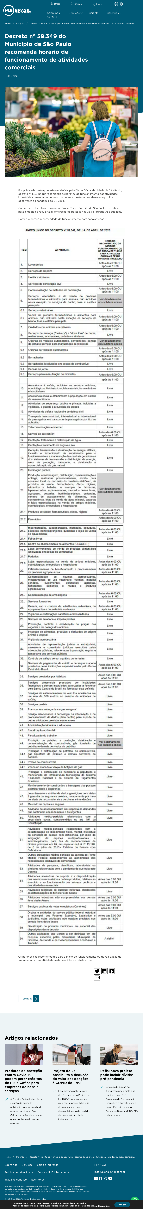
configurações (101, 1206)
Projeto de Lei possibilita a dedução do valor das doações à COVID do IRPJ (71, 1077)
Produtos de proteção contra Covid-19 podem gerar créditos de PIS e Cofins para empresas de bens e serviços (23, 1081)
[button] (102, 6)
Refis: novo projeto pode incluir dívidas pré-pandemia (117, 1075)
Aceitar (122, 1205)
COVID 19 (27, 999)
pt (116, 4)
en (121, 4)
